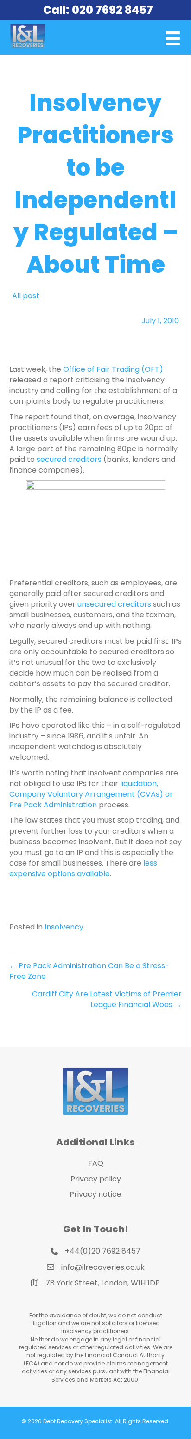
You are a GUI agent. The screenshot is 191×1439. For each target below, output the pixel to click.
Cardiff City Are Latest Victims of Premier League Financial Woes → (107, 999)
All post (25, 295)
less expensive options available (83, 868)
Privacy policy (95, 1179)
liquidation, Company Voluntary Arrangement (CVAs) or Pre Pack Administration (91, 794)
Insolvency (64, 927)
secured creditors (69, 459)
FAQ (95, 1163)
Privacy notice (95, 1194)
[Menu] (172, 38)
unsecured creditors (114, 604)
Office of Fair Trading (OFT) (113, 369)
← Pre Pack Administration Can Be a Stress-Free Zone (89, 971)
